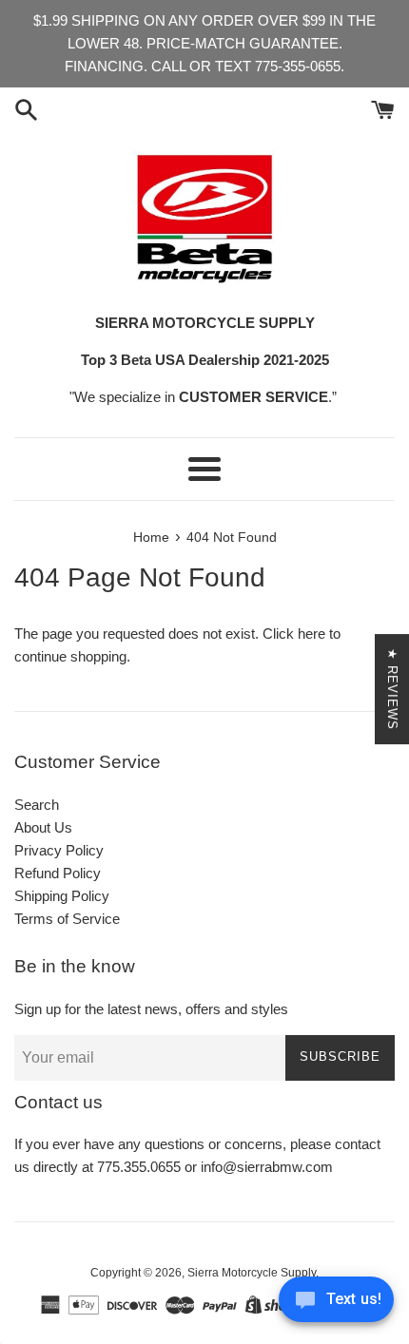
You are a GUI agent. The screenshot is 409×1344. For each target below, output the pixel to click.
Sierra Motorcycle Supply (251, 1272)
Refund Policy (57, 873)
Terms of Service (67, 919)
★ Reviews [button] (392, 689)
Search (36, 805)
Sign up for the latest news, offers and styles (151, 1009)
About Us (43, 827)
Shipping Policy (61, 896)
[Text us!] (336, 1304)
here (311, 633)
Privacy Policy (59, 850)
